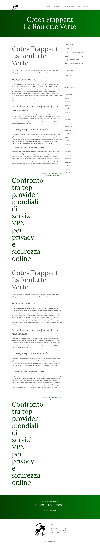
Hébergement (56, 6)
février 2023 (67, 151)
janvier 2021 (67, 172)
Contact (85, 6)
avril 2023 (66, 144)
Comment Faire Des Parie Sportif (77, 56)
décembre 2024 (68, 126)
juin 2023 (66, 137)
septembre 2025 (68, 94)
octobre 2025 (67, 91)
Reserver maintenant (50, 510)
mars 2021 (66, 165)
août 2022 (66, 155)
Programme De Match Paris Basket (78, 49)
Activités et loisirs (69, 6)
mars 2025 (66, 116)
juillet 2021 (67, 162)
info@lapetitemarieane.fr (60, 528)
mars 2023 (66, 148)
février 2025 (67, 119)
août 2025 (66, 98)
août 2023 (66, 133)
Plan (79, 6)
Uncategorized (67, 75)
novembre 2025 (68, 87)
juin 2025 (66, 105)
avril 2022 (66, 158)
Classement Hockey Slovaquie (77, 52)
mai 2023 (66, 140)
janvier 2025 (67, 123)
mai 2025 (66, 108)
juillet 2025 (67, 101)
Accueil (48, 6)
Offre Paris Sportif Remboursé (77, 63)
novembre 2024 (68, 130)
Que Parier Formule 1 (75, 59)
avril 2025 (66, 112)
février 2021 (67, 169)
